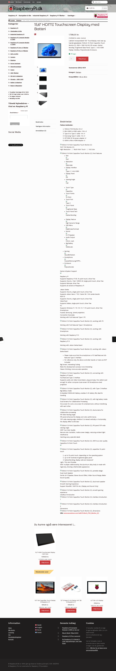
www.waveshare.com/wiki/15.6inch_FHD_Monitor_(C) (81, 513)
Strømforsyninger (15, 66)
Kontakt (39, 2)
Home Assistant (15, 63)
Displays (18, 20)
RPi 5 (85, 77)
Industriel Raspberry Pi (40, 15)
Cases (12, 70)
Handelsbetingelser (14, 637)
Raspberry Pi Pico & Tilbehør (19, 51)
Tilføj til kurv (82, 59)
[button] (35, 34)
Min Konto (18, 2)
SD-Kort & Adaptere (16, 76)
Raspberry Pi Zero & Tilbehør (19, 47)
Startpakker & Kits (25, 15)
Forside (12, 20)
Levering (11, 632)
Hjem (10, 628)
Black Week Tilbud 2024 (70, 633)
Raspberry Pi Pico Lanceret (71, 636)
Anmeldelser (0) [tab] (41, 131)
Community (27, 2)
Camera (12, 57)
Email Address (14, 112)
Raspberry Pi (12, 15)
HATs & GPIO (14, 54)
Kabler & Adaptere (16, 82)
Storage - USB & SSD (16, 79)
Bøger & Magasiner (16, 85)
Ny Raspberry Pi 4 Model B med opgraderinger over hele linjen (72, 641)
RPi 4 (81, 77)
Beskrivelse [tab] (39, 122)
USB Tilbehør (14, 73)
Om (33, 2)
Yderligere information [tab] (43, 126)
